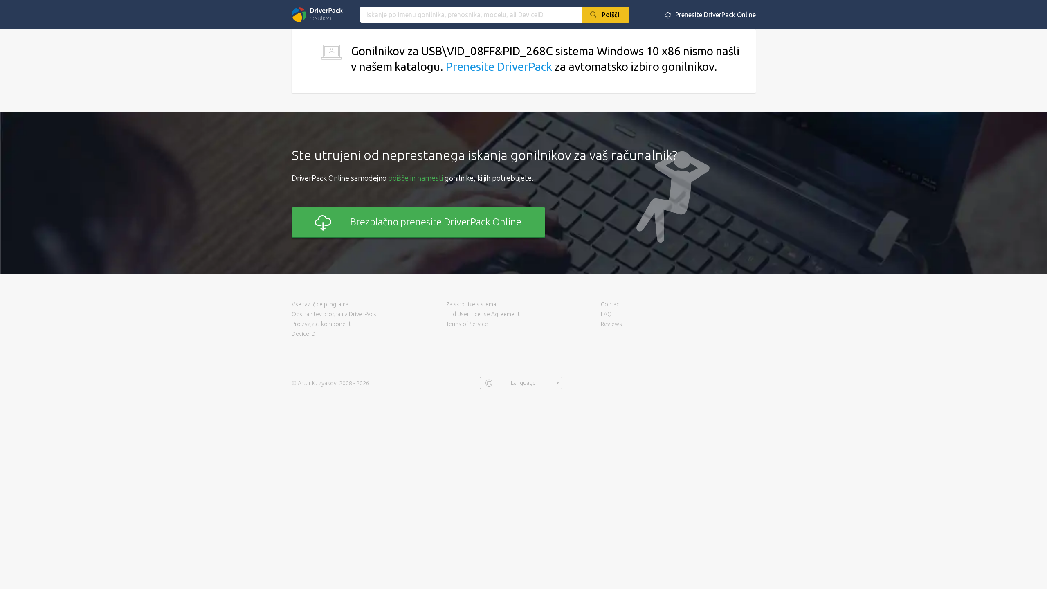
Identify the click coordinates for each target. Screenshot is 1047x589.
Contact (611, 304)
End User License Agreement (483, 314)
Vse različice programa (320, 304)
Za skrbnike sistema (471, 304)
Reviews (611, 324)
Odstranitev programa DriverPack (334, 314)
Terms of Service (467, 324)
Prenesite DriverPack (499, 66)
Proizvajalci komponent (321, 324)
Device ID (304, 333)
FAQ (606, 314)
